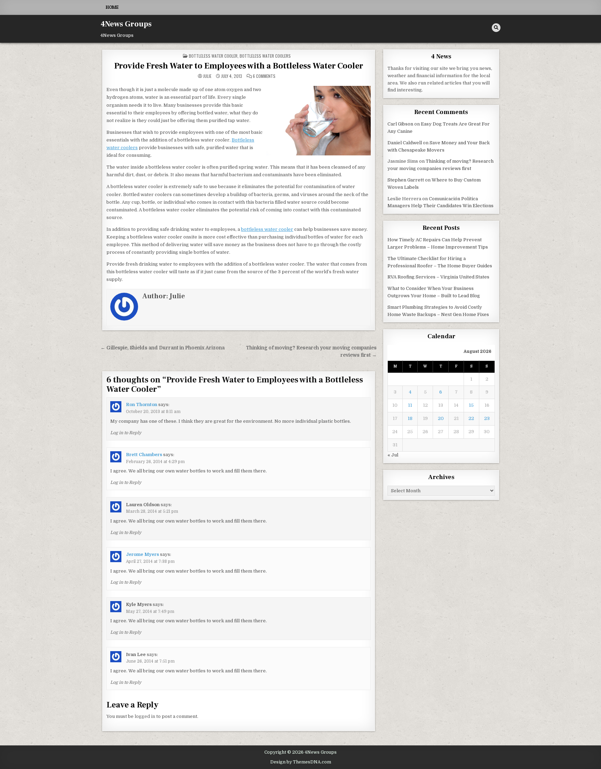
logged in (145, 716)
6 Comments (264, 76)
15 (471, 405)
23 (487, 418)
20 (441, 418)
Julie (207, 76)
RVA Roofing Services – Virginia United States (438, 277)
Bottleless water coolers (265, 56)
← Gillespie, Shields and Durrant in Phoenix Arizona (163, 347)
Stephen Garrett (405, 180)
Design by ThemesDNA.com (300, 762)
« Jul (392, 455)
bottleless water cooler (267, 229)
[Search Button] (496, 27)
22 (471, 418)
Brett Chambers (144, 454)
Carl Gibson (400, 124)
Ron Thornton (141, 404)
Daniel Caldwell (404, 142)
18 (410, 418)
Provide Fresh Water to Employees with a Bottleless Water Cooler (238, 65)
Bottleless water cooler (213, 56)
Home (112, 7)
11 (410, 405)
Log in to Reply (125, 432)
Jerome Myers (142, 554)
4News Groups (126, 24)
